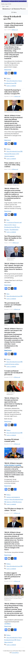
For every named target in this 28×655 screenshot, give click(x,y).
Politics (8, 78)
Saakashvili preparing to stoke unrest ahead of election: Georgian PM (12, 92)
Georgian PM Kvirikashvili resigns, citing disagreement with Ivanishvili (13, 25)
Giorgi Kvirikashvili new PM (14, 151)
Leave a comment (11, 85)
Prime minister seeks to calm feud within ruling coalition (12, 165)
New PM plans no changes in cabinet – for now (13, 509)
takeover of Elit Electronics (14, 502)
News (7, 220)
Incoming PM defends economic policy (11, 440)
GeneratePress (15, 652)
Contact (7, 6)
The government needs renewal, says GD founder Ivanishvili (12, 305)
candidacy (7, 623)
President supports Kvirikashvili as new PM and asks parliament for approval (12, 576)
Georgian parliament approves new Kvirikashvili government (13, 373)
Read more (7, 69)
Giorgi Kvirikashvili (12, 81)
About (3, 6)
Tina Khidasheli (14, 229)
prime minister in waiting (12, 465)
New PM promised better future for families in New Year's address (13, 238)
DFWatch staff (15, 29)
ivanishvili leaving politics (11, 364)
